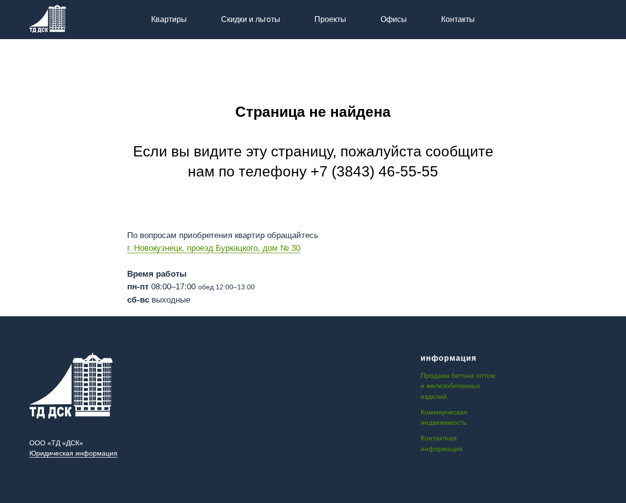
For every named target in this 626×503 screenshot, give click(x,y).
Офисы (393, 19)
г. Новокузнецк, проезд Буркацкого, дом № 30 (213, 248)
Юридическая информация (73, 453)
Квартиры (169, 19)
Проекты (330, 19)
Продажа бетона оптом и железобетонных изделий (458, 386)
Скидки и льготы (250, 19)
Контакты (458, 19)
